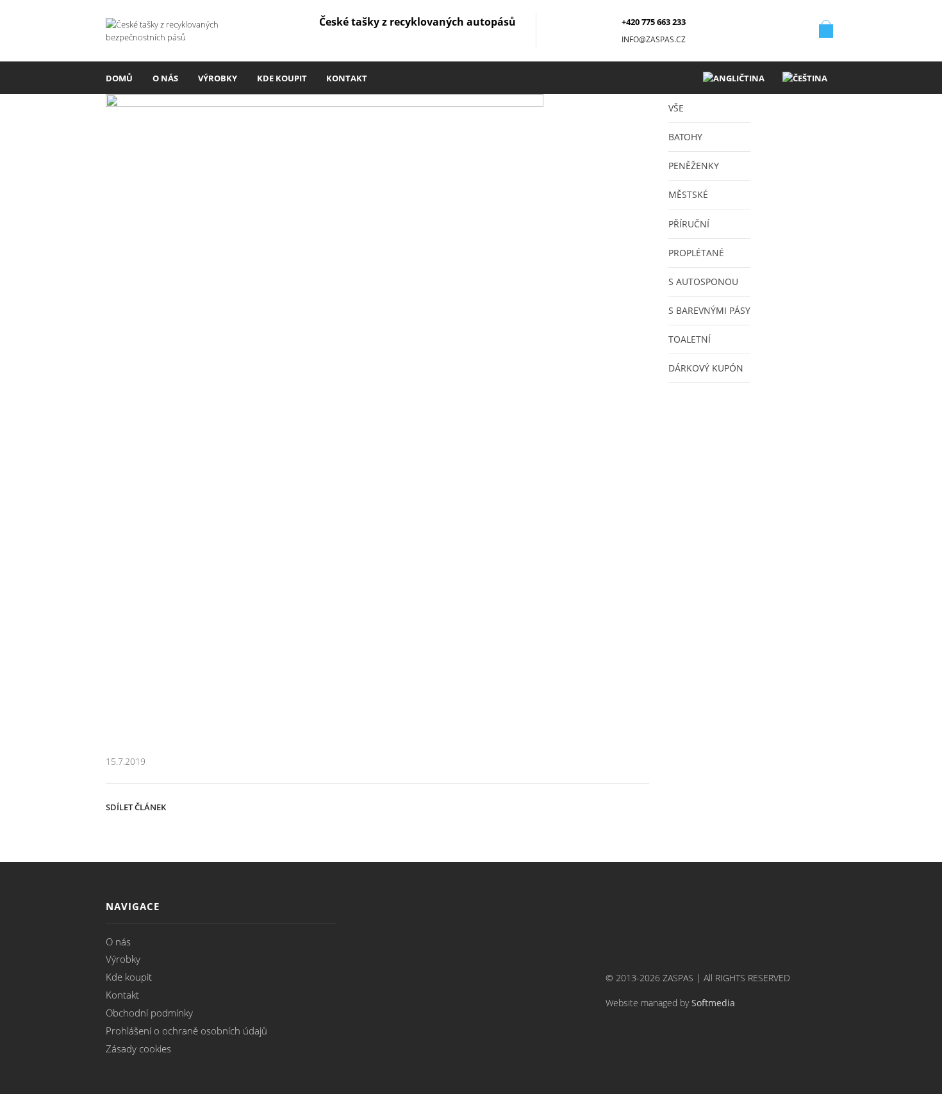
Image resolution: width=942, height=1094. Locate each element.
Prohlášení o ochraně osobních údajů (186, 1030)
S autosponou (703, 281)
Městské (688, 194)
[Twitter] (409, 806)
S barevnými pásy (709, 310)
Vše (676, 108)
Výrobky (217, 78)
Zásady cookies (138, 1048)
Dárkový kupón (705, 368)
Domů (119, 78)
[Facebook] (438, 806)
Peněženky (693, 165)
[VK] (466, 806)
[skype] (635, 806)
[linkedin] (579, 806)
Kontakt (346, 78)
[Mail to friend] (550, 806)
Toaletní (689, 339)
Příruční (688, 224)
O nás (165, 78)
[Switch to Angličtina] (733, 77)
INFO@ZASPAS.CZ (654, 39)
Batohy (685, 137)
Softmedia (713, 1003)
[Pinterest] (494, 806)
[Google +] (522, 806)
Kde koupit (282, 78)
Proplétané (696, 253)
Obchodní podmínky (149, 1012)
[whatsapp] (607, 806)
